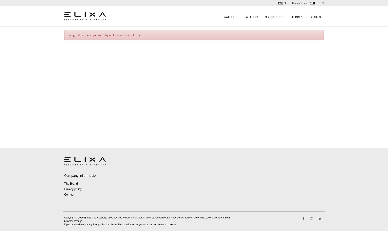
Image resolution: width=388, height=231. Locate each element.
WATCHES (230, 17)
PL (285, 3)
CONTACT (317, 17)
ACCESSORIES (274, 17)
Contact (69, 194)
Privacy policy (73, 189)
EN (280, 3)
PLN (321, 3)
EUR (312, 3)
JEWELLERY (250, 17)
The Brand (71, 183)
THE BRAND (297, 17)
